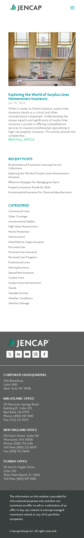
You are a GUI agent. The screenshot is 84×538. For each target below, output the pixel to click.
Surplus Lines (16, 277)
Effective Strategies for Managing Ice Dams (33, 182)
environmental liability (21, 221)
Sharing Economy (18, 267)
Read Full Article (21, 139)
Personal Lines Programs (22, 257)
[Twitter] (9, 354)
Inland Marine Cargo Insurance (26, 242)
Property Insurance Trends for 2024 (29, 187)
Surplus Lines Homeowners (24, 282)
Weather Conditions (20, 298)
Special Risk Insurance (21, 272)
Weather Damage (18, 303)
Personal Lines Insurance (22, 252)
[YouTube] (27, 354)
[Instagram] (35, 354)
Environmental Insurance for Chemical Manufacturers (40, 192)
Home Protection (19, 231)
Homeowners (16, 236)
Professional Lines (19, 262)
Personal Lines (16, 247)
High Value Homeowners (23, 226)
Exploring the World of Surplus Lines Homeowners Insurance (38, 96)
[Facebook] (44, 354)
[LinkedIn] (18, 354)
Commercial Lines (19, 211)
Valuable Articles (18, 293)
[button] (72, 10)
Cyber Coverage (17, 216)
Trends (12, 288)
